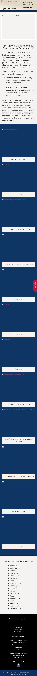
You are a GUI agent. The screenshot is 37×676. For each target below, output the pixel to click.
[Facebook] (18, 665)
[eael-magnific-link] (18, 143)
